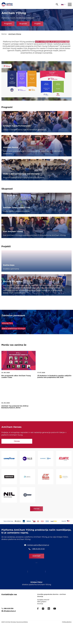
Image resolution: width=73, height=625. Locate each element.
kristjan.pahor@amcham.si (38, 545)
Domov (4, 34)
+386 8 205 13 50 (38, 549)
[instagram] (43, 608)
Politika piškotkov (67, 622)
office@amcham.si (9, 611)
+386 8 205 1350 (8, 608)
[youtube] (54, 608)
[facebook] (37, 608)
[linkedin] (49, 608)
